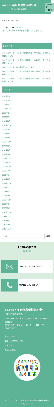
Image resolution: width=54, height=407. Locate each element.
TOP (3, 20)
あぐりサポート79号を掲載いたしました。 (19, 67)
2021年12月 (6, 183)
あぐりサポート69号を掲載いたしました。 (23, 30)
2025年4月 (6, 121)
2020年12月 (6, 199)
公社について (10, 336)
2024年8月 (6, 129)
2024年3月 (6, 137)
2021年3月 (6, 195)
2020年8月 (6, 204)
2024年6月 (6, 133)
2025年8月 (6, 113)
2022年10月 (6, 166)
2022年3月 (6, 179)
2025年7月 (6, 117)
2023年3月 (6, 154)
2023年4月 (6, 150)
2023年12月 (6, 141)
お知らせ (18, 27)
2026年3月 (6, 104)
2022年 (10, 20)
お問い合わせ (10, 349)
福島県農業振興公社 (24, 310)
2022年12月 (6, 162)
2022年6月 (6, 175)
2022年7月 (6, 170)
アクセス (8, 345)
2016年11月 (6, 228)
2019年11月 (6, 216)
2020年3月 (6, 208)
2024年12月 (6, 125)
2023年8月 (6, 146)
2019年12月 (6, 212)
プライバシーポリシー (12, 400)
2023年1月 (6, 158)
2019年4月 (6, 224)
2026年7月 (6, 96)
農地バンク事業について (15, 340)
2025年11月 (6, 108)
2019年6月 (6, 220)
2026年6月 (6, 100)
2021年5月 (6, 191)
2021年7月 (6, 187)
